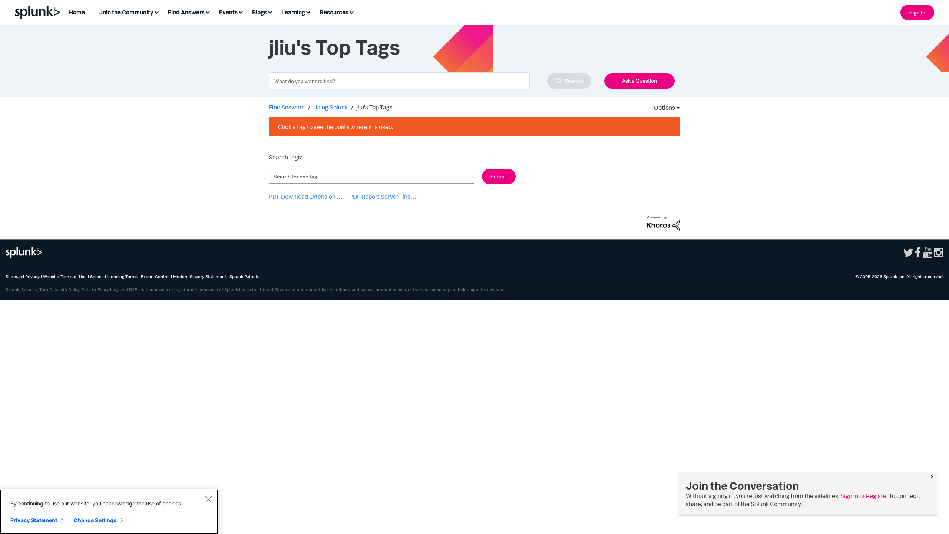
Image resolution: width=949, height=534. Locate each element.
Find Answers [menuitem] (186, 12)
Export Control (155, 276)
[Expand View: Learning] (308, 11)
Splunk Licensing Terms (114, 276)
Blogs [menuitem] (259, 12)
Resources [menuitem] (334, 12)
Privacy (32, 276)
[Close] (208, 499)
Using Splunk (330, 107)
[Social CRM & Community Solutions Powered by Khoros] (663, 223)
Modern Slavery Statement (199, 276)
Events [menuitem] (228, 12)
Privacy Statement (33, 520)
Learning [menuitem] (293, 12)
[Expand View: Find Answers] (207, 11)
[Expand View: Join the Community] (156, 11)
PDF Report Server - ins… (382, 196)
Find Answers (287, 107)
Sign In (917, 12)
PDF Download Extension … (306, 196)
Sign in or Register (864, 496)
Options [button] (662, 107)
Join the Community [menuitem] (126, 12)
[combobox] (430, 80)
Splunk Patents (244, 276)
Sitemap (14, 276)
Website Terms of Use (65, 276)
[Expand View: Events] (240, 11)
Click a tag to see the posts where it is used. (335, 127)
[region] (109, 512)
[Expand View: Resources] (351, 11)
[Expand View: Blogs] (270, 11)
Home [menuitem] (77, 12)
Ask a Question (639, 81)
